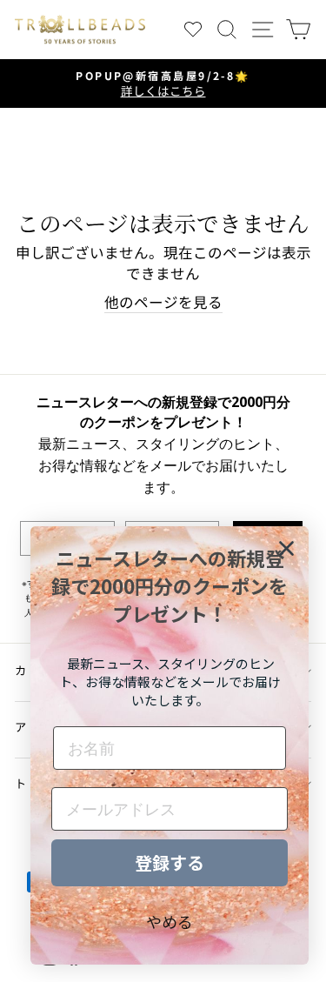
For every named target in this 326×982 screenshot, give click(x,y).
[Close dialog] (286, 548)
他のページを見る (163, 302)
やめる (169, 921)
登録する (169, 862)
